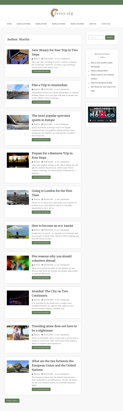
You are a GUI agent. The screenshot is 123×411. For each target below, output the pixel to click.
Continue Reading (41, 71)
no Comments (63, 59)
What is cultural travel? (99, 71)
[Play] (90, 121)
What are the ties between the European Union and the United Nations (54, 365)
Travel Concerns (77, 24)
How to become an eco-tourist (52, 226)
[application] (102, 115)
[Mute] (111, 121)
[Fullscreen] (114, 121)
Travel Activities (58, 24)
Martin (37, 59)
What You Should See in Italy (101, 83)
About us (92, 24)
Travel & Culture (23, 24)
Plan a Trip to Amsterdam (49, 85)
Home (9, 24)
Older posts (12, 401)
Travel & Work (41, 24)
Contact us (105, 24)
